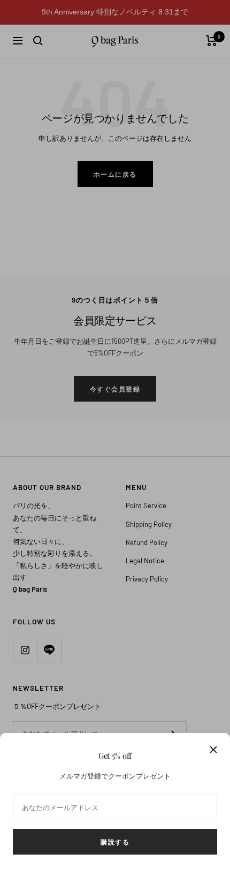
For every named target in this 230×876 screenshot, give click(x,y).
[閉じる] (213, 749)
